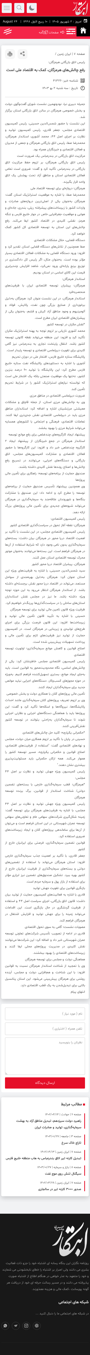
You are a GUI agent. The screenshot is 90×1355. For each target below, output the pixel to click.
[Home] (83, 31)
